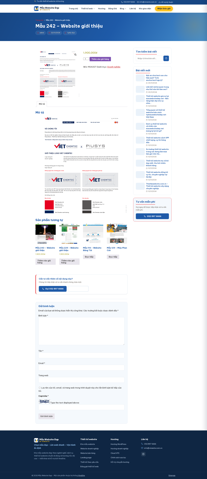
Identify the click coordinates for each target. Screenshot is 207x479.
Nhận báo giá (163, 8)
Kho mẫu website (87, 444)
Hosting (101, 8)
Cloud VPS (115, 453)
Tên (40, 351)
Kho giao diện (145, 8)
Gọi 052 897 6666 (54, 289)
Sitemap (172, 475)
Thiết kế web (87, 8)
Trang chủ (73, 8)
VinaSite (81, 475)
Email (41, 363)
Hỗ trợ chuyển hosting (120, 462)
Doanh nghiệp (113, 67)
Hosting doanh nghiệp (119, 448)
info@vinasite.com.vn (153, 448)
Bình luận (43, 315)
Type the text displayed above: (64, 403)
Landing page (86, 457)
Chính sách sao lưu (118, 457)
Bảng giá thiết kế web (89, 466)
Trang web (43, 375)
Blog (122, 8)
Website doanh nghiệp (89, 448)
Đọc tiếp (89, 257)
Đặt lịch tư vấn (78, 289)
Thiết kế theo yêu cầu (89, 462)
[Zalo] (143, 454)
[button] (75, 55)
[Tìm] (166, 58)
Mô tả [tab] (42, 104)
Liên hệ (132, 8)
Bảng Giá (112, 8)
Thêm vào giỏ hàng (100, 59)
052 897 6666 (154, 216)
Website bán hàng (87, 453)
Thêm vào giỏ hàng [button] (44, 261)
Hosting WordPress (118, 444)
